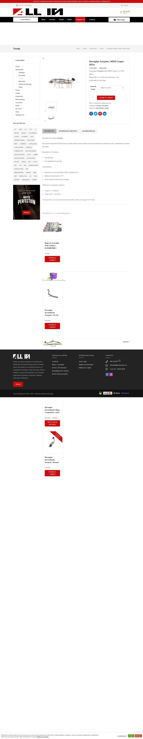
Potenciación (93, 48)
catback (29, 147)
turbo (34, 179)
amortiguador (19, 140)
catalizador (18, 147)
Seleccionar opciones (52, 423)
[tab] (49, 131)
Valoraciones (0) (88, 131)
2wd (20, 129)
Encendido (22, 75)
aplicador (30, 140)
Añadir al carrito (106, 97)
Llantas (17, 93)
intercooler (18, 169)
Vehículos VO (19, 115)
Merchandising (20, 99)
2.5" (15, 129)
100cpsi (16, 133)
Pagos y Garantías (58, 364)
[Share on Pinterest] (100, 114)
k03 (27, 169)
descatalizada (31, 151)
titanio (16, 179)
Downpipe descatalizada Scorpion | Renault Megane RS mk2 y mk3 (52, 462)
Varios (20, 87)
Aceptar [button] (131, 736)
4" (35, 129)
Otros (17, 112)
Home (78, 48)
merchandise (18, 172)
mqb (34, 172)
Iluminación (19, 96)
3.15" (30, 129)
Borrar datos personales (60, 374)
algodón (25, 136)
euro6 (24, 161)
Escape (102, 48)
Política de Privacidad (86, 364)
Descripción (49, 131)
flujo (35, 161)
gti (20, 165)
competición (18, 151)
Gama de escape (93, 88)
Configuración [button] (122, 736)
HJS (25, 165)
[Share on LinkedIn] (105, 114)
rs (30, 176)
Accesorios (18, 102)
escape (16, 161)
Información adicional (68, 131)
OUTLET (18, 109)
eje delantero (19, 158)
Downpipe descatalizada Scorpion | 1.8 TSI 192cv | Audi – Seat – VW (52, 315)
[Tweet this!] (96, 114)
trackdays (26, 179)
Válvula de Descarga (25, 84)
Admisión (22, 72)
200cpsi (23, 133)
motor (28, 172)
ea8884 (35, 154)
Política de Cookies (85, 368)
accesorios (33, 133)
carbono (23, 144)
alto (32, 136)
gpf (15, 165)
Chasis (17, 66)
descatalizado (19, 154)
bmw (15, 144)
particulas (23, 176)
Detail (17, 105)
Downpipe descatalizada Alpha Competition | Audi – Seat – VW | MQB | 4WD (52, 412)
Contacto (55, 361)
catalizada (33, 144)
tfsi (35, 176)
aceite (16, 136)
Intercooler (22, 81)
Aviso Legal (82, 361)
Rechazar (138, 736)
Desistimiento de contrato (60, 371)
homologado (33, 165)
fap (29, 161)
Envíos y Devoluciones (59, 368)
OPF (15, 176)
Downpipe (105, 105)
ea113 (29, 154)
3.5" (26, 129)
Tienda (85, 48)
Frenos (17, 90)
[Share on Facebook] (91, 114)
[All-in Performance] (38, 12)
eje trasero (31, 158)
